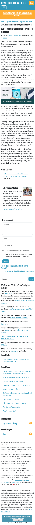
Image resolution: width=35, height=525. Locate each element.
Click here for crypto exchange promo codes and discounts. (17, 14)
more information (19, 518)
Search (31, 279)
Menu (31, 3)
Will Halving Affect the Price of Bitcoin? (16, 385)
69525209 (4, 324)
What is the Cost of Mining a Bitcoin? (15, 403)
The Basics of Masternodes (11, 407)
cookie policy (15, 482)
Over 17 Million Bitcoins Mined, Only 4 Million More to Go (16, 360)
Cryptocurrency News (12, 21)
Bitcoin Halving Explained (11, 389)
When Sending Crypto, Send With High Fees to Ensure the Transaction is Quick (17, 372)
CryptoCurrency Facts (13, 3)
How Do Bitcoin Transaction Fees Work (16, 377)
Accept (18, 520)
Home (2, 21)
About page (14, 351)
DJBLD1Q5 (8, 293)
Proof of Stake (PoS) (9, 411)
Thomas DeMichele (14, 35)
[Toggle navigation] (4, 7)
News (5, 38)
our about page (19, 480)
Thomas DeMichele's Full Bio (12, 209)
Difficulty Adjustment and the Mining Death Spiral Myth (17, 394)
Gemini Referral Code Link (19, 318)
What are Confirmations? (11, 399)
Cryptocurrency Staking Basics (13, 381)
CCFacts (4, 345)
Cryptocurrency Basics (26, 21)
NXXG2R (7, 330)
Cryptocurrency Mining (17, 423)
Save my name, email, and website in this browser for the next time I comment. (18, 255)
